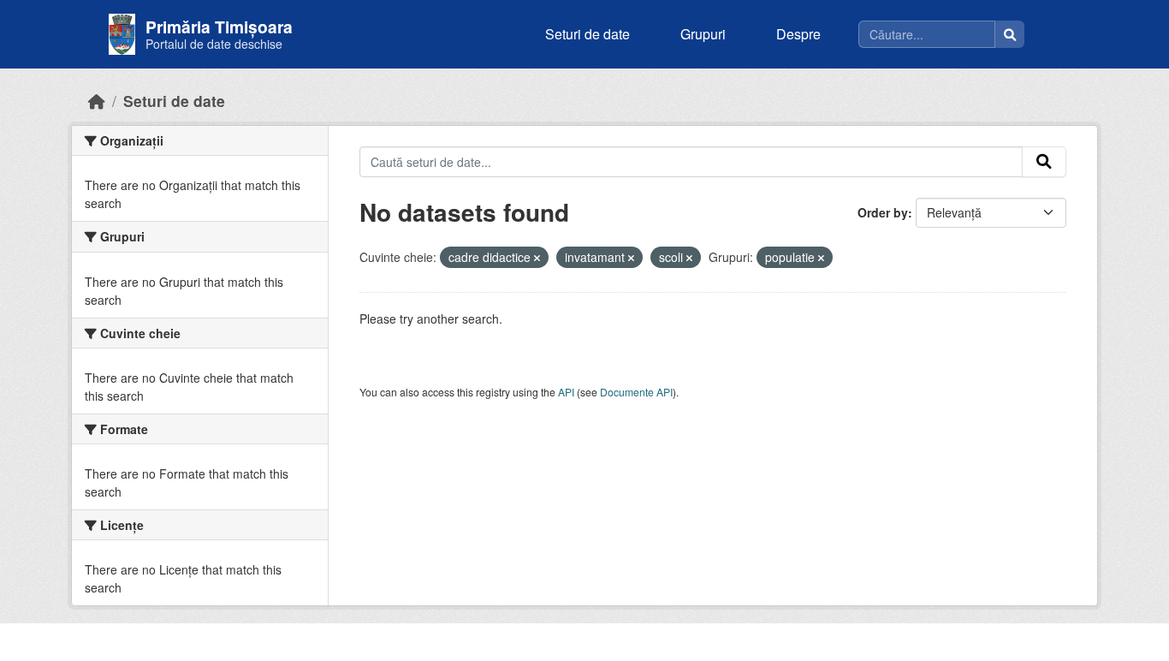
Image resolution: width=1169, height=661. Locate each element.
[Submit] (1044, 161)
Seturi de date (587, 34)
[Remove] (537, 258)
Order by (882, 212)
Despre (798, 34)
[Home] (96, 100)
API (566, 391)
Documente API (636, 391)
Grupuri (703, 34)
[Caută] (1009, 34)
